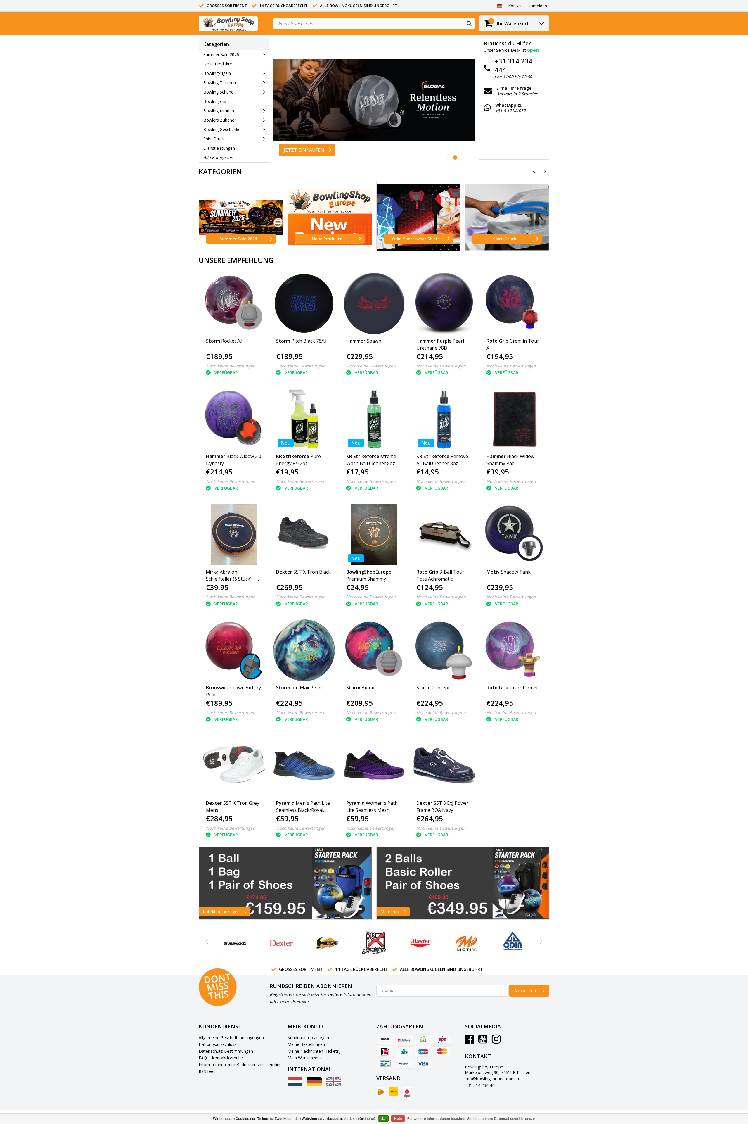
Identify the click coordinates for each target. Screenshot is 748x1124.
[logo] (228, 23)
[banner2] (463, 883)
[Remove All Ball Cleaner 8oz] (444, 419)
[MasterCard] (442, 1051)
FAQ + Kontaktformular (221, 1058)
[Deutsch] (499, 5)
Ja (383, 1119)
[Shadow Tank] (514, 534)
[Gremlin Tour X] (514, 303)
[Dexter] (281, 943)
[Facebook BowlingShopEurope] (469, 1041)
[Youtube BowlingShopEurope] (482, 1041)
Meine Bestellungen (306, 1044)
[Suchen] (469, 23)
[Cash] (423, 1039)
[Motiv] (466, 943)
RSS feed (207, 1071)
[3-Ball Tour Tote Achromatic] (444, 534)
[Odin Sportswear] (512, 943)
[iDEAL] (385, 1051)
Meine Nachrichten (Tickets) (314, 1051)
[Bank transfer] (385, 1039)
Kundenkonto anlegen (308, 1037)
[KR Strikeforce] (373, 943)
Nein (398, 1119)
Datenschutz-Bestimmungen (226, 1051)
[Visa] (423, 1063)
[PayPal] (404, 1063)
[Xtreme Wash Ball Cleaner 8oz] (374, 419)
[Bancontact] (385, 1063)
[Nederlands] (295, 1084)
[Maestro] (423, 1051)
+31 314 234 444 (481, 1085)
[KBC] (404, 1051)
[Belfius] (404, 1039)
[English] (333, 1084)
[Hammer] (327, 943)
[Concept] (444, 650)
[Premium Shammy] (374, 534)
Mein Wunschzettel (305, 1058)
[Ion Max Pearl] (304, 650)
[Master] (420, 943)
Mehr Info (389, 911)
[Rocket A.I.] (234, 303)
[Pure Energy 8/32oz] (304, 419)
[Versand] (380, 1091)
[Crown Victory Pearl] (234, 650)
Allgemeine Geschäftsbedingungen (231, 1037)
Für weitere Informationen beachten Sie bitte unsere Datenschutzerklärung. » (471, 1119)
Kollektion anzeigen (221, 911)
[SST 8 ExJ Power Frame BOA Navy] (444, 766)
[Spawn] (374, 303)
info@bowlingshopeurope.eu (492, 1078)
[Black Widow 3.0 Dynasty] (234, 419)
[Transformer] (514, 650)
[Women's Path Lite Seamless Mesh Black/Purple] (374, 766)
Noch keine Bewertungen (230, 366)
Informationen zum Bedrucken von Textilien (240, 1064)
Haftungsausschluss (217, 1044)
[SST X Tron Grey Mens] (234, 766)
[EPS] (442, 1039)
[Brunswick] (235, 943)
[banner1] (285, 883)
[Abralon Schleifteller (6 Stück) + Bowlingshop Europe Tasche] (234, 534)
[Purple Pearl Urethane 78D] (444, 303)
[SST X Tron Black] (304, 534)
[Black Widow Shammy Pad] (514, 419)
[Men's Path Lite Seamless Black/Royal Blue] (304, 766)
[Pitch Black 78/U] (304, 303)
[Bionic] (374, 650)
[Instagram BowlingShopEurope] (496, 1041)
